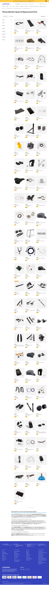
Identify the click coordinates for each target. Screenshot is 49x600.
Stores (3, 551)
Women (7, 6)
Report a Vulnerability (41, 557)
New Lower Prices (36, 6)
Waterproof (21, 6)
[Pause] (46, 1)
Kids (13, 6)
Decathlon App (4, 552)
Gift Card (27, 556)
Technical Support (16, 561)
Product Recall (16, 557)
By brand (3, 25)
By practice (4, 36)
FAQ (14, 558)
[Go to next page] (33, 508)
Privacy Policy (40, 561)
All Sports (3, 6)
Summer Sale (26, 6)
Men (10, 6)
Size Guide (15, 556)
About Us (15, 552)
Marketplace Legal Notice (41, 562)
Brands (3, 557)
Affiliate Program (4, 558)
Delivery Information (17, 551)
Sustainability (4, 556)
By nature (3, 31)
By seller (3, 28)
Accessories (17, 6)
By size (3, 22)
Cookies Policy (40, 563)
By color (3, 39)
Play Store (27, 551)
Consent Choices (40, 551)
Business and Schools (43, 6)
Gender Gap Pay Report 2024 (42, 558)
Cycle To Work (28, 557)
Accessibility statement (5, 581)
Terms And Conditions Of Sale (42, 552)
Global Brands (31, 6)
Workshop (27, 552)
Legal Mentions (40, 556)
